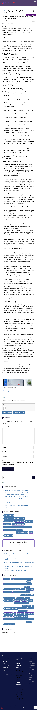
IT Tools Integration (18, 524)
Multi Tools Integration (23, 610)
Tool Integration (21, 619)
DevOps (29, 521)
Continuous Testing (16, 589)
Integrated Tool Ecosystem (26, 605)
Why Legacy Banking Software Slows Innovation (9, 387)
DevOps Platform (8, 600)
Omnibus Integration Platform (8, 613)
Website (4, 456)
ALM (16, 578)
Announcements (9, 515)
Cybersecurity (23, 589)
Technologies (10, 20)
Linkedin (7, 679)
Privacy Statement (18, 707)
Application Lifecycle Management (14, 518)
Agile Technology (7, 578)
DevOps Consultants (9, 597)
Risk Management (19, 529)
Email (4, 452)
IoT (33, 605)
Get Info (18, 544)
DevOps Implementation (22, 597)
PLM (15, 613)
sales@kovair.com (7, 674)
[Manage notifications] (2, 708)
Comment (5, 427)
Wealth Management (8, 535)
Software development (19, 412)
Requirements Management (9, 529)
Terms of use (26, 707)
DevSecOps (7, 524)
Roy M (4, 20)
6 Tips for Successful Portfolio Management (15, 570)
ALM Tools (29, 581)
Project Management (20, 613)
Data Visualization (23, 594)
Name (4, 447)
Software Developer (8, 616)
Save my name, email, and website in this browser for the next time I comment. (17, 463)
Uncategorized (31, 532)
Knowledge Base (7, 412)
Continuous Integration (9, 521)
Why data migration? (29, 621)
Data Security (16, 592)
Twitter (3, 679)
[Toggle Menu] (35, 1)
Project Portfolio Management (24, 526)
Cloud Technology (26, 586)
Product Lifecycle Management (10, 526)
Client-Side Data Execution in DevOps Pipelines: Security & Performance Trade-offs (14, 400)
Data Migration (19, 521)
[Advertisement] (18, 642)
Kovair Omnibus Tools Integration (23, 608)
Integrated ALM (30, 600)
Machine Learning (30, 608)
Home (5, 11)
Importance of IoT (24, 600)
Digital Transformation (17, 600)
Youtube (3, 682)
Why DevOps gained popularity (9, 624)
